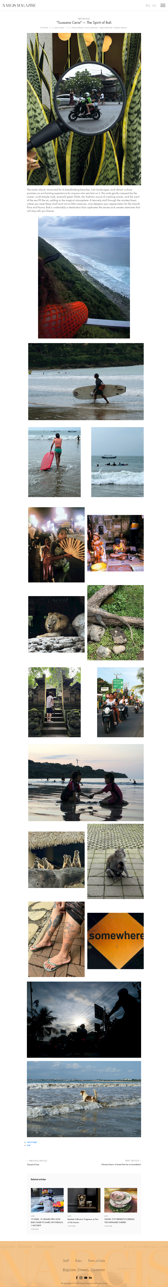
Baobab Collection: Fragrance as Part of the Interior (83, 1221)
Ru (148, 5)
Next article (132, 1160)
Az (154, 5)
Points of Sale (96, 1261)
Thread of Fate (33, 1164)
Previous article (37, 1160)
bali (28, 1145)
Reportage (84, 18)
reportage (32, 1142)
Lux (33, 1216)
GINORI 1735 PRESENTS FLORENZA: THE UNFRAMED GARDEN (119, 1221)
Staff (66, 1261)
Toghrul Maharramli (106, 28)
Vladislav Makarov (120, 28)
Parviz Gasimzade (91, 28)
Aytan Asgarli (59, 28)
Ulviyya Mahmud (77, 28)
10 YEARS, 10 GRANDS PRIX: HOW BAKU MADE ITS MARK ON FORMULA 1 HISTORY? (47, 1222)
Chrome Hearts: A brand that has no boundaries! (121, 1164)
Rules (78, 1261)
